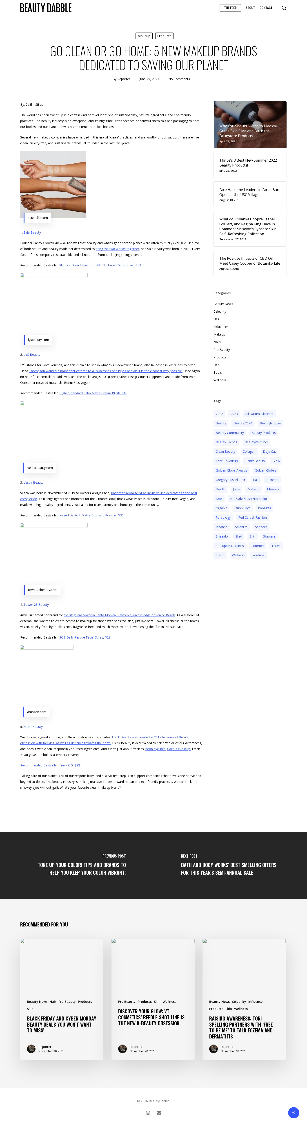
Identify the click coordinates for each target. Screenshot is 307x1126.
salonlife (241, 527)
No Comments (179, 79)
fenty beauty (255, 461)
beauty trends (226, 442)
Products (164, 36)
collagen (249, 451)
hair (256, 480)
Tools (218, 372)
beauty (221, 423)
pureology (223, 517)
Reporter (123, 79)
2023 (234, 414)
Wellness (220, 380)
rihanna (221, 527)
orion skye (242, 508)
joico (236, 489)
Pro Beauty (222, 349)
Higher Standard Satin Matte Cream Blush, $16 (93, 393)
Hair (216, 319)
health (220, 489)
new (219, 498)
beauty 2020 (243, 423)
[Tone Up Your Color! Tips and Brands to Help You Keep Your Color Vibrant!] (77, 865)
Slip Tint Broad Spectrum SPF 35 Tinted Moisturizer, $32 (100, 265)
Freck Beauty (33, 726)
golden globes (265, 470)
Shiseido (222, 536)
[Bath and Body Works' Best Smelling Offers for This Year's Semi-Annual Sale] (230, 865)
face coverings (227, 461)
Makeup (144, 36)
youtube (258, 555)
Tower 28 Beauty (36, 604)
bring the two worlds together (117, 249)
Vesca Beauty (33, 482)
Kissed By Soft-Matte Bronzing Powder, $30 (91, 515)
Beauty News (223, 304)
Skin (216, 365)
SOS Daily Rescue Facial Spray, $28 (84, 637)
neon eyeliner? (155, 749)
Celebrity (220, 311)
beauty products (263, 432)
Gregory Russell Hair (230, 480)
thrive (275, 546)
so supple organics (230, 546)
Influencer (221, 327)
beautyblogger (270, 423)
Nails (217, 342)
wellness (238, 555)
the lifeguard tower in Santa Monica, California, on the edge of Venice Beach (119, 615)
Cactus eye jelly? (179, 749)
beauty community (230, 432)
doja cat (269, 451)
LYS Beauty (32, 354)
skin (253, 536)
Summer (257, 546)
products (264, 508)
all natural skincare (259, 414)
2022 (219, 414)
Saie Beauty (32, 232)
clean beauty (225, 451)
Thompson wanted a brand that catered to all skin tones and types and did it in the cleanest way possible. (105, 371)
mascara (273, 489)
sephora (261, 527)
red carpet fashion (252, 517)
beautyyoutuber (256, 442)
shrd (239, 536)
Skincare (269, 536)
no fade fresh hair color (248, 498)
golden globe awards (231, 470)
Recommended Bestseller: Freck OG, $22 (50, 765)
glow (276, 461)
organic (221, 508)
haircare (272, 480)
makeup (253, 489)
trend (220, 555)
